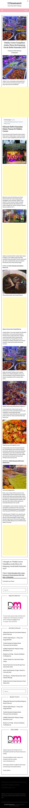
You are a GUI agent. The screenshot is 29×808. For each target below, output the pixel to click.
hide (13, 119)
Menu (26, 10)
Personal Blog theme (14, 805)
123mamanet (15, 3)
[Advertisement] (14, 102)
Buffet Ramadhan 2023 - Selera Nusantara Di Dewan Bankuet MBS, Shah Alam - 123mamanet (14, 575)
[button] (28, 1)
